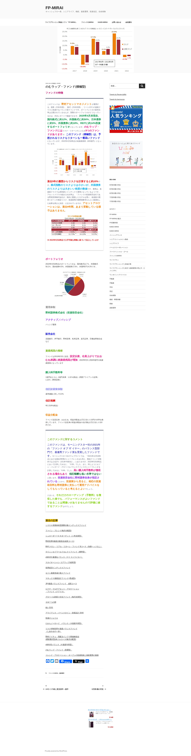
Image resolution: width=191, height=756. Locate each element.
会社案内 (128, 22)
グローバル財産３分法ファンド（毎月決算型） (64, 597)
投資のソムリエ (52, 618)
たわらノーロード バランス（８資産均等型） (64, 623)
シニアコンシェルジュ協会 (119, 239)
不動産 (112, 279)
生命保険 (113, 295)
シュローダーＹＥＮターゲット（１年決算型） (64, 536)
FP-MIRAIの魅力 (115, 218)
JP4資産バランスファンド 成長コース (61, 584)
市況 (111, 287)
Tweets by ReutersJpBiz (118, 94)
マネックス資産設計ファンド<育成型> (61, 578)
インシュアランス (116, 235)
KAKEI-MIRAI (103, 22)
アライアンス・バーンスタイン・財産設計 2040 (65, 613)
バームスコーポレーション (119, 247)
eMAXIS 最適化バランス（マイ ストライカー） (64, 557)
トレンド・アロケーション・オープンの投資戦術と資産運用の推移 (72, 655)
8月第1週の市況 (115, 193)
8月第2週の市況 (115, 189)
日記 (111, 291)
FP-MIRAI (54, 8)
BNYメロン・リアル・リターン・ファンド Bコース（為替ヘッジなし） (74, 546)
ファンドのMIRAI (87, 22)
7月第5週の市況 (115, 197)
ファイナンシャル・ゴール (119, 252)
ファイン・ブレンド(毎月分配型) (58, 531)
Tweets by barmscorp (117, 99)
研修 (111, 304)
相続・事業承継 (115, 299)
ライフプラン (114, 260)
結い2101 (49, 607)
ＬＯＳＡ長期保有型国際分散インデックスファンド (66, 525)
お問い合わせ (116, 22)
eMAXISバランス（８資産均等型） (59, 645)
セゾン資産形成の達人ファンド (58, 573)
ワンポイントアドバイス (118, 275)
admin (58, 83)
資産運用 (61, 673)
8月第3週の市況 (115, 185)
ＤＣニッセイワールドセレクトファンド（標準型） (66, 552)
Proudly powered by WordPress (56, 751)
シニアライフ (114, 243)
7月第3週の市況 (115, 201)
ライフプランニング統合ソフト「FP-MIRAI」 (61, 22)
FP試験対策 (114, 223)
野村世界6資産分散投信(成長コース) (60, 541)
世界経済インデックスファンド (58, 568)
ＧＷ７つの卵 (51, 602)
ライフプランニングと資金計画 (120, 264)
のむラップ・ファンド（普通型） (59, 650)
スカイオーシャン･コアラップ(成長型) (61, 562)
